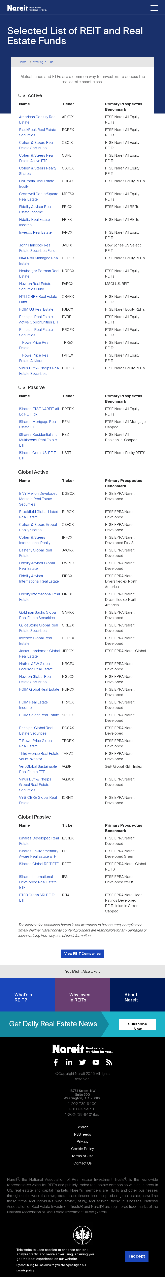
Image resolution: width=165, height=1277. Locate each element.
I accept (137, 1256)
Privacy (82, 1142)
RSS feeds (82, 1134)
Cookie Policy (82, 1149)
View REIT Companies (82, 954)
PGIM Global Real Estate (39, 689)
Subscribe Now (137, 1026)
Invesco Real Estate (35, 232)
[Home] (27, 8)
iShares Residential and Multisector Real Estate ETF (38, 440)
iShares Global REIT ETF (39, 864)
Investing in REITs (43, 62)
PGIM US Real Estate (36, 309)
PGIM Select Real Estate (39, 715)
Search (82, 1127)
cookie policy (25, 1270)
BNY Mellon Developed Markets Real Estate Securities (38, 499)
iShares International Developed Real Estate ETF (38, 882)
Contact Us (82, 1163)
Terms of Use (82, 1156)
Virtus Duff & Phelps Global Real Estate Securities (35, 785)
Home (22, 62)
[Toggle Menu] (154, 8)
